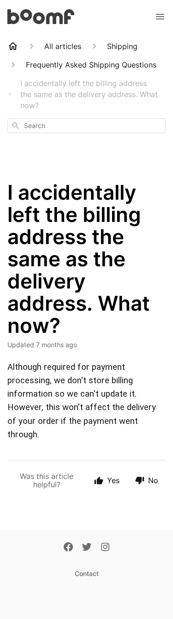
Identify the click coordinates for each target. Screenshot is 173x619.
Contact (87, 573)
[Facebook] (68, 547)
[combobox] (86, 125)
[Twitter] (86, 547)
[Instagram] (105, 547)
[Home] (12, 46)
